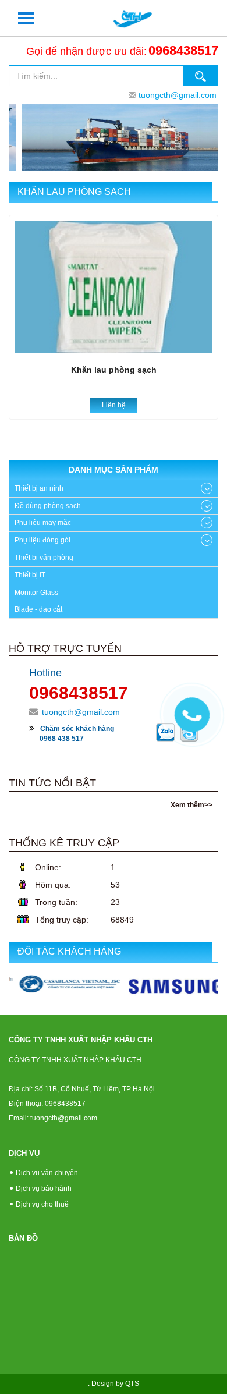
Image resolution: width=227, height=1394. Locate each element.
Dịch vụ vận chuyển (47, 1173)
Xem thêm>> (191, 805)
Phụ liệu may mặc (43, 523)
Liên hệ (114, 405)
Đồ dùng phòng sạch (48, 506)
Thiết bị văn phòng (44, 558)
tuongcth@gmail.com (178, 95)
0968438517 (183, 50)
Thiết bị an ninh (39, 488)
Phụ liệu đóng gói (42, 540)
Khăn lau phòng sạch (74, 192)
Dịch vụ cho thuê (42, 1204)
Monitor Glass (36, 592)
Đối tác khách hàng (69, 951)
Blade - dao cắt (38, 609)
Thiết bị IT (30, 575)
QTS (132, 1383)
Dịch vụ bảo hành (44, 1188)
